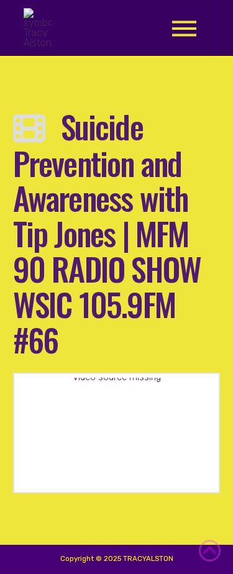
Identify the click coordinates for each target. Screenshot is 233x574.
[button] (184, 28)
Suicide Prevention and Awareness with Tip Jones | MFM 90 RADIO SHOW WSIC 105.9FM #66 (107, 232)
